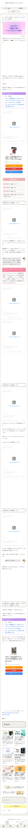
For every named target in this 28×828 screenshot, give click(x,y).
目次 (13, 179)
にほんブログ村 (5, 714)
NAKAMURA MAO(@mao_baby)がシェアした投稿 (14, 545)
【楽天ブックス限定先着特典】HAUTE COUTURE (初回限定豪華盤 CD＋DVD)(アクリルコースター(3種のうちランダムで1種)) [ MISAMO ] (14, 659)
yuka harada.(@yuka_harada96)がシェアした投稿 (14, 141)
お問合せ (7, 823)
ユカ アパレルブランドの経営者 (13, 102)
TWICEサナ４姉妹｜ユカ (11, 187)
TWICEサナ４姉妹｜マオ (11, 191)
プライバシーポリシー (21, 821)
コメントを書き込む (14, 806)
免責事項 (7, 821)
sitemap (20, 823)
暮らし (5, 718)
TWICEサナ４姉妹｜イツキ (11, 184)
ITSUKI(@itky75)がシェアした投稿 (14, 237)
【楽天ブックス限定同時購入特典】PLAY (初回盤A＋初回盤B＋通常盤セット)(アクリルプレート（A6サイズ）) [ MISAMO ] (13, 158)
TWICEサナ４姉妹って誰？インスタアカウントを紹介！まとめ (13, 195)
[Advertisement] (14, 59)
